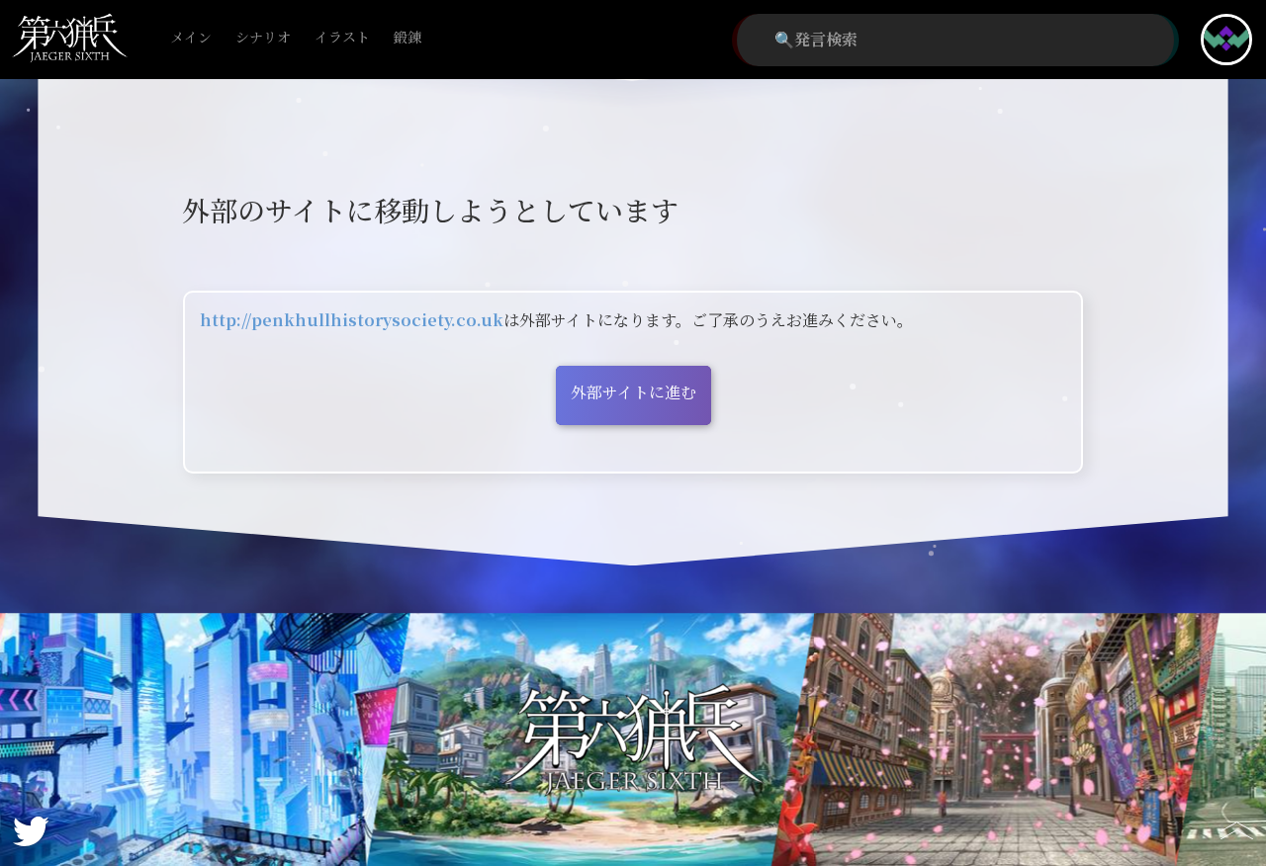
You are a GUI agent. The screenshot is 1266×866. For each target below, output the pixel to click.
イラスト (342, 38)
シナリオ (263, 38)
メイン (191, 38)
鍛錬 (407, 38)
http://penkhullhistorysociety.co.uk (351, 320)
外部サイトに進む (633, 393)
